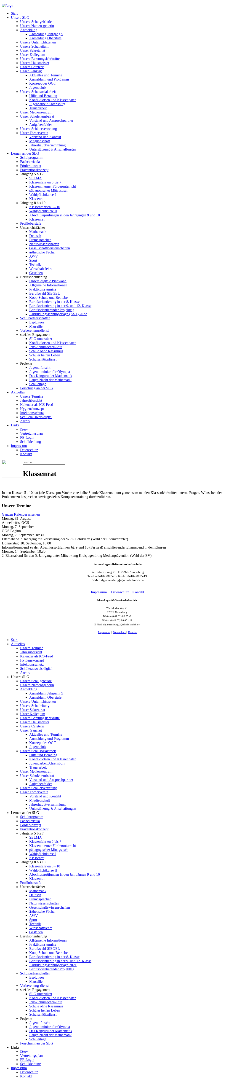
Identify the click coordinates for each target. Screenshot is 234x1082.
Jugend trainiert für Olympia (49, 372)
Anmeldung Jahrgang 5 (46, 34)
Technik (35, 264)
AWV (33, 256)
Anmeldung (28, 30)
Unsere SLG (20, 17)
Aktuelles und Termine (45, 75)
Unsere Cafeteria (32, 67)
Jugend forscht (39, 367)
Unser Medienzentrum (36, 112)
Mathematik (37, 232)
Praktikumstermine (42, 289)
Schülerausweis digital (36, 417)
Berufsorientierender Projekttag (51, 310)
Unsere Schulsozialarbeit (38, 92)
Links (15, 425)
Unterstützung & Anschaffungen (52, 149)
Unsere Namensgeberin (37, 26)
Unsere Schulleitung (34, 46)
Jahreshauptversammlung (47, 145)
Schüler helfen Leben (44, 355)
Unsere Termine (31, 396)
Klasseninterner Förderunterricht (52, 186)
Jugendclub (37, 87)
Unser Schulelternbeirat (37, 116)
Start (14, 13)
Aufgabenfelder (40, 125)
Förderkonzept (30, 166)
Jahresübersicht (31, 400)
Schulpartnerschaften (35, 318)
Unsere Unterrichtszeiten (38, 42)
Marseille (36, 326)
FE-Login (27, 437)
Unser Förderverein (34, 133)
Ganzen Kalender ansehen (21, 514)
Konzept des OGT (42, 83)
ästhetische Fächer (42, 252)
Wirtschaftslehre (40, 269)
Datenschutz (29, 450)
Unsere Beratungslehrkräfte (40, 59)
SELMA (35, 178)
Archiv (25, 421)
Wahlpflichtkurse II (43, 211)
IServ (24, 429)
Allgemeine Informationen (48, 285)
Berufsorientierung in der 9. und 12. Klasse (60, 306)
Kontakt (26, 454)
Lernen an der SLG (25, 153)
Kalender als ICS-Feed (36, 404)
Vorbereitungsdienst (34, 330)
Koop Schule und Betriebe (48, 297)
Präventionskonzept (34, 170)
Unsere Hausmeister (34, 63)
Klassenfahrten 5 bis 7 (45, 182)
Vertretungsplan (31, 433)
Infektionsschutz (32, 413)
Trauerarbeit (38, 108)
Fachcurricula (30, 162)
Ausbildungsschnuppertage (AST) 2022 (58, 314)
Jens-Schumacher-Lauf (45, 347)
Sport (33, 260)
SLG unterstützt (40, 339)
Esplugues (36, 322)
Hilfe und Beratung (43, 96)
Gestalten (36, 273)
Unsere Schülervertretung (38, 129)
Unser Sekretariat (32, 50)
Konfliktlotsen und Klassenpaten (52, 100)
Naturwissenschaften (44, 244)
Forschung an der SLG (36, 388)
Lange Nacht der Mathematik (50, 380)
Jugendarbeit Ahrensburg (47, 104)
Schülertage (37, 384)
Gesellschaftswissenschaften (49, 248)
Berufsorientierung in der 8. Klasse (54, 302)
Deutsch (35, 236)
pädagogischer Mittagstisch (48, 190)
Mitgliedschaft (39, 141)
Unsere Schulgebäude (36, 22)
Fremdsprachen (40, 240)
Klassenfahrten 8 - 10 (44, 207)
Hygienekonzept (32, 409)
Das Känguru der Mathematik (50, 376)
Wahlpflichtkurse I (42, 194)
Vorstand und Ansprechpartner (51, 120)
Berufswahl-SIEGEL (44, 293)
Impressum (19, 446)
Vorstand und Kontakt (45, 137)
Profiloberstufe (30, 223)
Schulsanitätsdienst (42, 359)
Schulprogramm (31, 157)
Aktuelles (18, 392)
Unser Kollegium (32, 55)
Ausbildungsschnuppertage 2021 (53, 965)
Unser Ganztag (31, 71)
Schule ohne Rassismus (46, 351)
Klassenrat (36, 199)
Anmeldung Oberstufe (45, 38)
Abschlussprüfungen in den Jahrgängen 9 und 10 (64, 215)
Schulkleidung (30, 442)
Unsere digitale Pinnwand (47, 281)
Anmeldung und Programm (49, 79)
